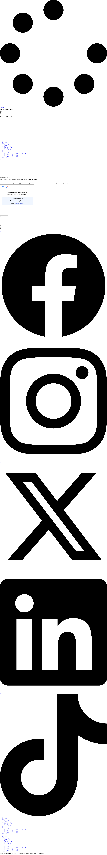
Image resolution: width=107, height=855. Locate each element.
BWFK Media (4, 139)
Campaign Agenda (7, 131)
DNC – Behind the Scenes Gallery (13, 138)
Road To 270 (6, 126)
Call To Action (4, 125)
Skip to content (2, 107)
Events (3, 133)
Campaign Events (7, 134)
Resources (4, 132)
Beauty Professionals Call (8, 136)
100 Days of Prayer (7, 127)
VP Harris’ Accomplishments (9, 129)
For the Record (7, 130)
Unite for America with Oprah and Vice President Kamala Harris (15, 135)
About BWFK (4, 124)
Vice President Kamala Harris (7, 128)
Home (3, 123)
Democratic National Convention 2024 (11, 137)
